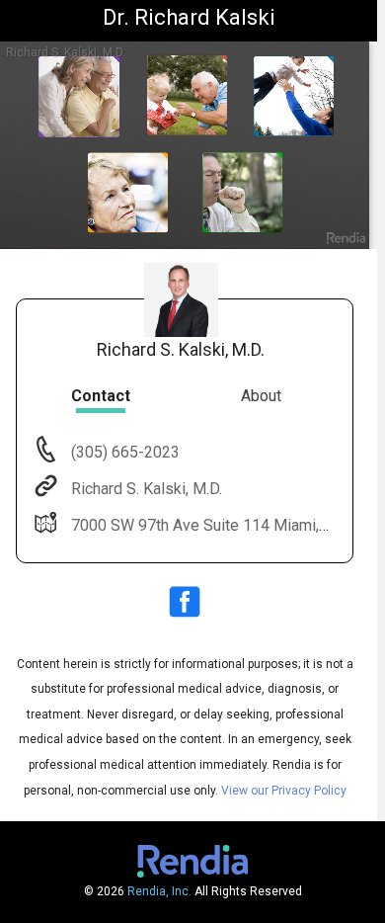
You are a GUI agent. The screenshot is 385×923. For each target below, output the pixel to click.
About (261, 395)
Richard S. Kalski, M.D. (146, 488)
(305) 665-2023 (123, 452)
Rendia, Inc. (159, 891)
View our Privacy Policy (283, 790)
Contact (100, 395)
